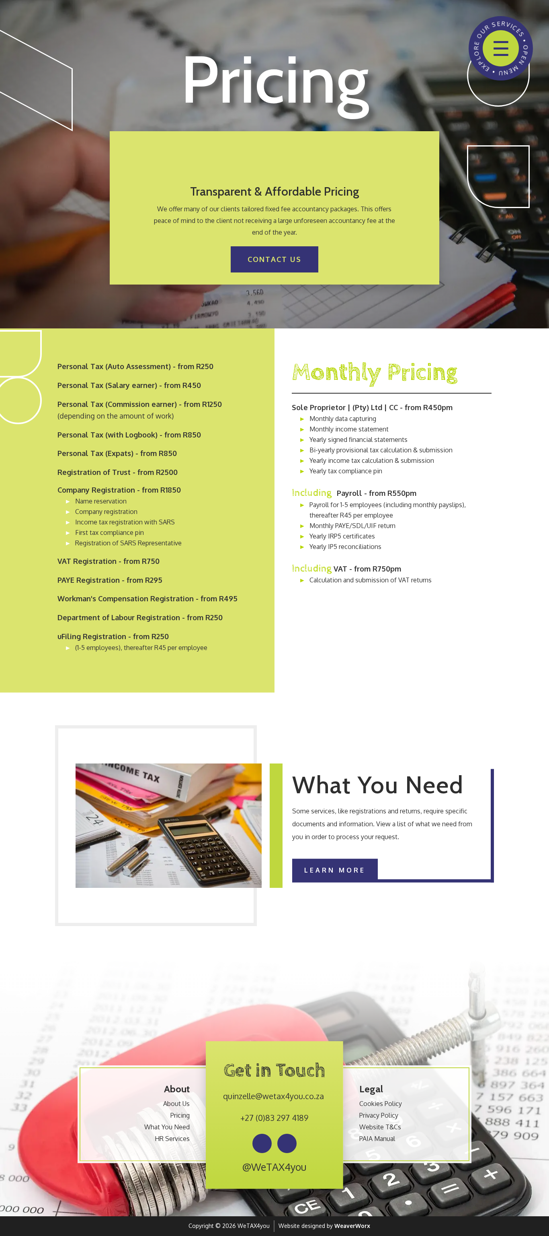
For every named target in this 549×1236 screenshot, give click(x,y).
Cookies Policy (380, 1104)
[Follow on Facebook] (262, 1143)
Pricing (180, 1115)
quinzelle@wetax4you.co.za (273, 1096)
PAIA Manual (377, 1139)
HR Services (172, 1139)
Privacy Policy (378, 1115)
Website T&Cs (380, 1127)
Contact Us (274, 259)
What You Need (167, 1127)
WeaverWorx (352, 1225)
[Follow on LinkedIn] (287, 1143)
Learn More (335, 870)
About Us (176, 1104)
